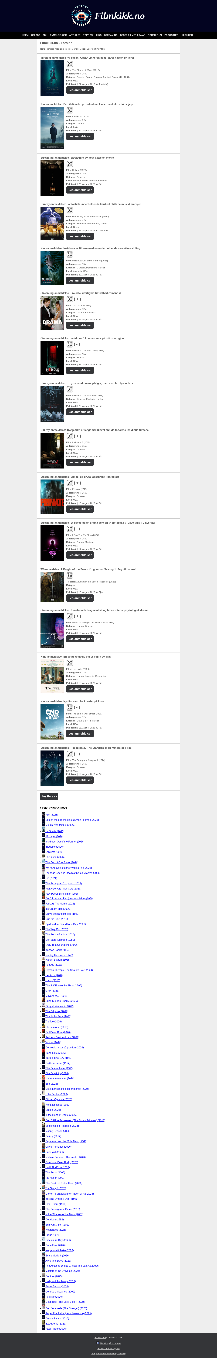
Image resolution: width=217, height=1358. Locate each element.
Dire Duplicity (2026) (57, 1073)
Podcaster (171, 35)
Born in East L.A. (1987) (58, 1058)
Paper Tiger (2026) (56, 1329)
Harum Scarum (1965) (57, 959)
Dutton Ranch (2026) (57, 1318)
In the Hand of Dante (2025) (61, 1115)
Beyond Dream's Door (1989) (61, 1199)
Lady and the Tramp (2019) (60, 1281)
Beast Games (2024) (57, 1286)
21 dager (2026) (54, 836)
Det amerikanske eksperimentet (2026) (67, 1088)
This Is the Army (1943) (58, 1016)
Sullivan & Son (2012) (57, 1224)
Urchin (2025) (53, 1110)
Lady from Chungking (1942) (61, 945)
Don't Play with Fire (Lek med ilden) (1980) (69, 898)
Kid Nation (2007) (55, 1177)
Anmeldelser (58, 35)
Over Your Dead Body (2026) (61, 1162)
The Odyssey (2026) (56, 1011)
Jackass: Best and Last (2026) (62, 1037)
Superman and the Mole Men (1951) (65, 1141)
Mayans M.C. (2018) (56, 996)
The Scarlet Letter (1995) (59, 1068)
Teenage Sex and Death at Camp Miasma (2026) (72, 873)
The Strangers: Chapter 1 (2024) (63, 883)
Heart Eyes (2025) (55, 1230)
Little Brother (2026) (56, 1094)
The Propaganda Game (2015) (62, 1209)
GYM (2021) (52, 990)
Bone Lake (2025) (55, 1052)
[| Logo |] (108, 27)
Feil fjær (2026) (54, 1296)
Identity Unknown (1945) (59, 955)
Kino (99, 35)
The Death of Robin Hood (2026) (63, 1183)
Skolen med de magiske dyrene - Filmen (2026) (72, 820)
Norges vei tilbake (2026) (59, 1250)
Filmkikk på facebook (110, 1343)
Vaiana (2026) (53, 1042)
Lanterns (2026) (54, 852)
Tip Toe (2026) (53, 1021)
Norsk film (155, 35)
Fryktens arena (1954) (57, 1063)
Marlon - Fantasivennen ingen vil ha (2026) (69, 1193)
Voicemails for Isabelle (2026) (62, 1126)
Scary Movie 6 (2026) (57, 1255)
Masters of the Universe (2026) (62, 1271)
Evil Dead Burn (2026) (58, 1032)
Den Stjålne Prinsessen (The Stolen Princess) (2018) (75, 1120)
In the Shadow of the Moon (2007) (64, 1214)
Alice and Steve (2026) (58, 1260)
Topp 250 (88, 35)
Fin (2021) (51, 878)
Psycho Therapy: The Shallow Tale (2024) (69, 970)
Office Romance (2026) (58, 1146)
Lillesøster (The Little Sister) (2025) (65, 1302)
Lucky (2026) (52, 980)
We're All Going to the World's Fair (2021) (68, 867)
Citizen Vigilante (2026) (58, 1099)
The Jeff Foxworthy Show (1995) (63, 985)
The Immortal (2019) (56, 1027)
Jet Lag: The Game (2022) (60, 903)
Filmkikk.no (100, 1337)
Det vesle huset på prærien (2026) (64, 1047)
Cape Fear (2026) (55, 1245)
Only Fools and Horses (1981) (62, 914)
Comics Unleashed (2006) (60, 1291)
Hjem (25, 35)
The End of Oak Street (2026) (61, 862)
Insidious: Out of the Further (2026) (64, 841)
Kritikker (187, 35)
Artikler (75, 35)
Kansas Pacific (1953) (57, 950)
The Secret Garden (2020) (60, 934)
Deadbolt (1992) (54, 1219)
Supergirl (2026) (54, 1152)
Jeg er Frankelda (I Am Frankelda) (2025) (68, 1313)
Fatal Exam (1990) (55, 1204)
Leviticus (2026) (54, 975)
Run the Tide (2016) (56, 919)
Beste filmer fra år (133, 35)
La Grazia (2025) (54, 831)
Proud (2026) (52, 1235)
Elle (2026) (51, 1083)
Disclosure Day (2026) (58, 1240)
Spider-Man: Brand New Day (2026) (65, 924)
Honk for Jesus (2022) (57, 1104)
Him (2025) (51, 814)
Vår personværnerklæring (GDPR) (109, 1353)
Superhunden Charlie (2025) (61, 1001)
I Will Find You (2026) (57, 1167)
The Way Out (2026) (56, 929)
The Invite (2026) (54, 857)
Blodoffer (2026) (54, 847)
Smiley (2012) (53, 1136)
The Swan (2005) (55, 1172)
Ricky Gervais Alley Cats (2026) (63, 888)
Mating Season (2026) (57, 1131)
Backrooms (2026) (55, 1323)
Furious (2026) (53, 964)
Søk (45, 35)
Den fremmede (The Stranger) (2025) (66, 1308)
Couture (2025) (53, 1276)
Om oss (36, 35)
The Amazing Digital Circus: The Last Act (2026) (72, 1265)
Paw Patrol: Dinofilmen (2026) (62, 894)
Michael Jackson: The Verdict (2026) (65, 1157)
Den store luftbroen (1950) (60, 939)
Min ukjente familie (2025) (60, 825)
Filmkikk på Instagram (109, 1348)
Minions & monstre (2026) (59, 1078)
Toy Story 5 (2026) (55, 1188)
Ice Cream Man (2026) (58, 908)
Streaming (111, 35)
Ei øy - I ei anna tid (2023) (59, 1006)
